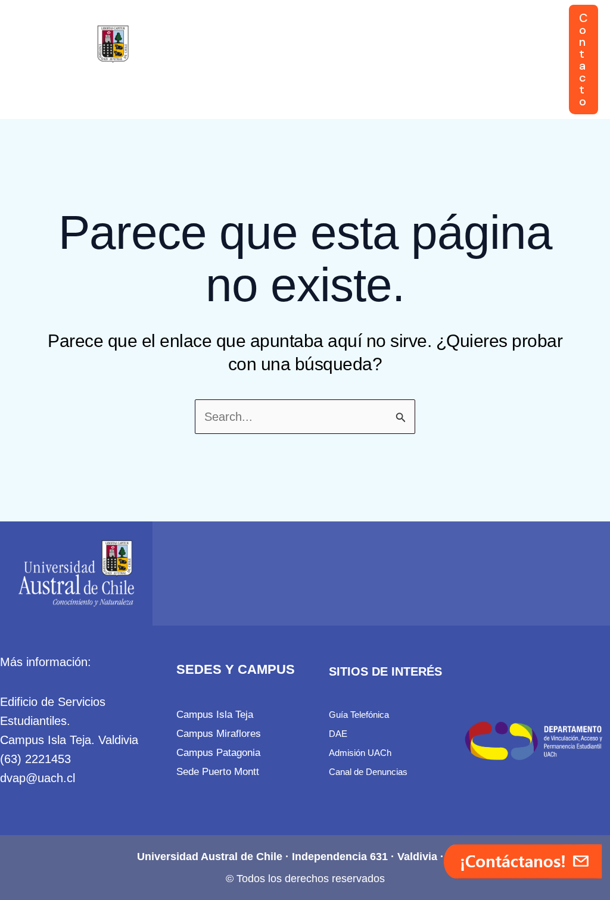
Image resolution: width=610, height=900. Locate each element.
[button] (260, 30)
